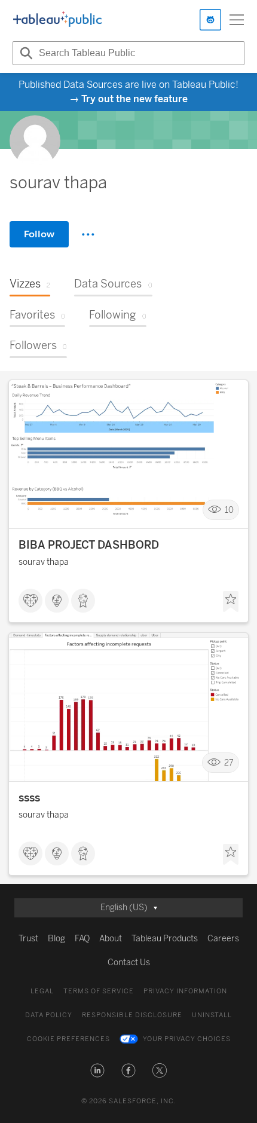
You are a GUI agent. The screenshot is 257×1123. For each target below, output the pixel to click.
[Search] (24, 53)
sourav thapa (44, 562)
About (110, 939)
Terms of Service (98, 991)
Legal (42, 991)
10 (229, 510)
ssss (29, 797)
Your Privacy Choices (187, 1039)
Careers (223, 939)
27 (229, 763)
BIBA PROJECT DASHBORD (89, 545)
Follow (39, 234)
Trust (28, 939)
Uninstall (212, 1015)
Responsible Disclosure (132, 1015)
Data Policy (48, 1015)
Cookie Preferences (68, 1039)
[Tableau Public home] (57, 19)
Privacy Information (185, 991)
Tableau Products (164, 939)
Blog (56, 939)
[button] (97, 1070)
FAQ (82, 939)
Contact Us (129, 962)
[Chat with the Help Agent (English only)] (210, 19)
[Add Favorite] (230, 602)
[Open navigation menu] (236, 19)
